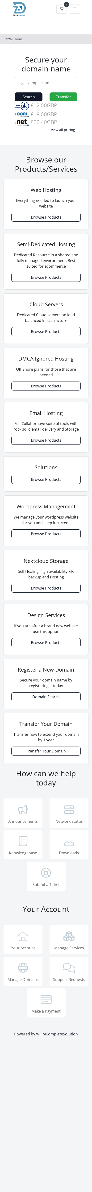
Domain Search (46, 696)
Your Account (23, 948)
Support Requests (69, 979)
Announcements (23, 821)
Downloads (69, 853)
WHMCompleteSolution (57, 1034)
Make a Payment (46, 1011)
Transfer (63, 97)
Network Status (69, 821)
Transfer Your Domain (46, 751)
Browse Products (46, 217)
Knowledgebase (23, 853)
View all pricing (63, 130)
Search (29, 97)
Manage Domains (23, 979)
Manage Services (69, 948)
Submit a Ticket (46, 884)
